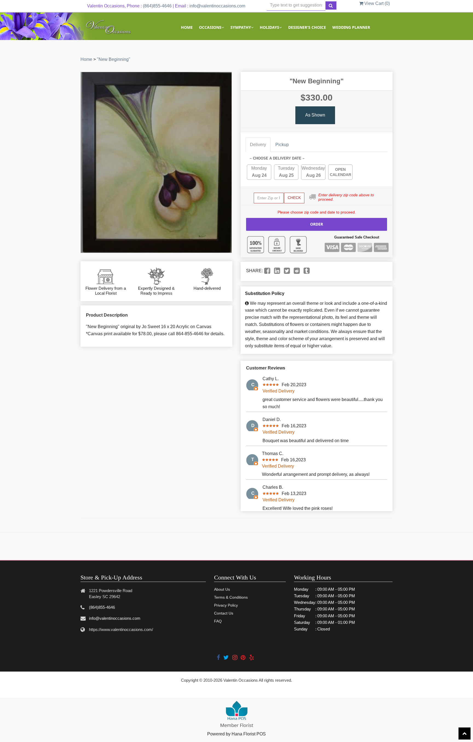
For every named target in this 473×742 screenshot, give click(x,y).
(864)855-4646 (157, 6)
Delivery (258, 144)
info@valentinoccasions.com (217, 6)
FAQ (218, 621)
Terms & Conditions (231, 597)
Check (294, 197)
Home (187, 27)
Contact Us (223, 613)
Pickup (282, 144)
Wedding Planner (351, 27)
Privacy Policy (226, 605)
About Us (222, 589)
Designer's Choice (307, 27)
